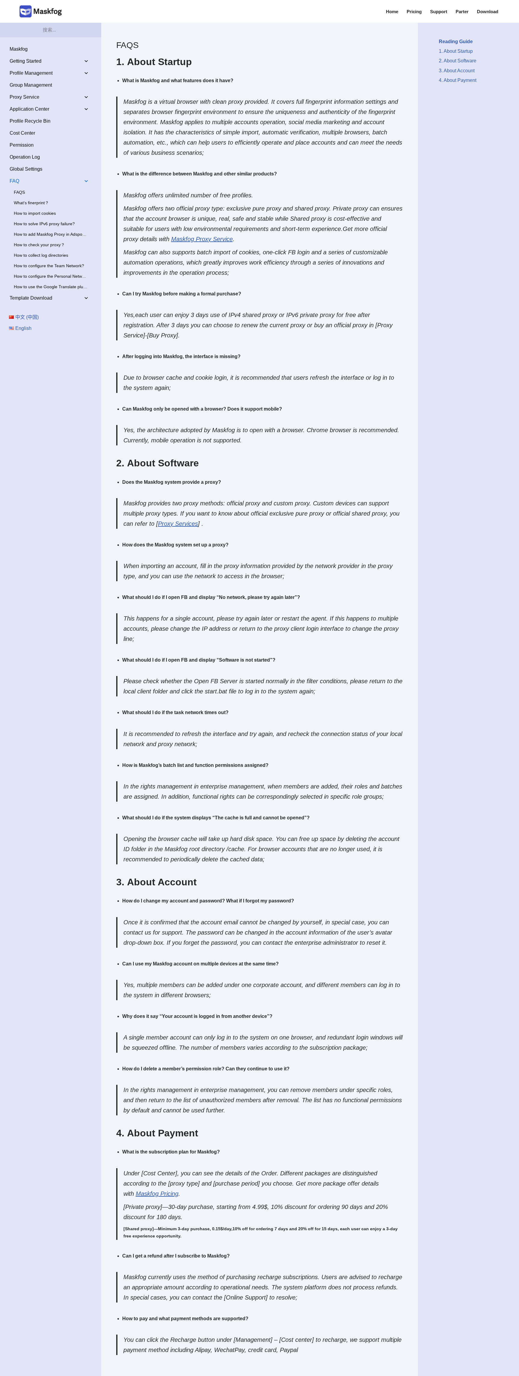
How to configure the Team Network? (49, 265)
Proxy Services (178, 523)
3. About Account (457, 70)
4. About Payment (457, 80)
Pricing (414, 11)
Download (487, 11)
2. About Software (457, 60)
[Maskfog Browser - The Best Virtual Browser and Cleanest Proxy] (42, 11)
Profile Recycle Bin (30, 121)
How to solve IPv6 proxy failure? (44, 223)
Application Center (29, 109)
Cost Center (22, 133)
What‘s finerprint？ (31, 202)
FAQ (14, 181)
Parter (462, 11)
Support (438, 11)
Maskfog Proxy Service (202, 239)
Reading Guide (456, 41)
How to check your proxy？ (39, 244)
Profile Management (31, 73)
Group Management (31, 85)
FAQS (19, 192)
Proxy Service (24, 97)
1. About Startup (456, 51)
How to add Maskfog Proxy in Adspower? (53, 234)
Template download (31, 298)
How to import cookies (35, 213)
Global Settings (26, 169)
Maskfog (19, 49)
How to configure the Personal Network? (52, 276)
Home (392, 11)
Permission (22, 145)
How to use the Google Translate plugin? (52, 286)
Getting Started (25, 61)
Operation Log (25, 157)
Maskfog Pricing (157, 1193)
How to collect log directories (41, 255)
